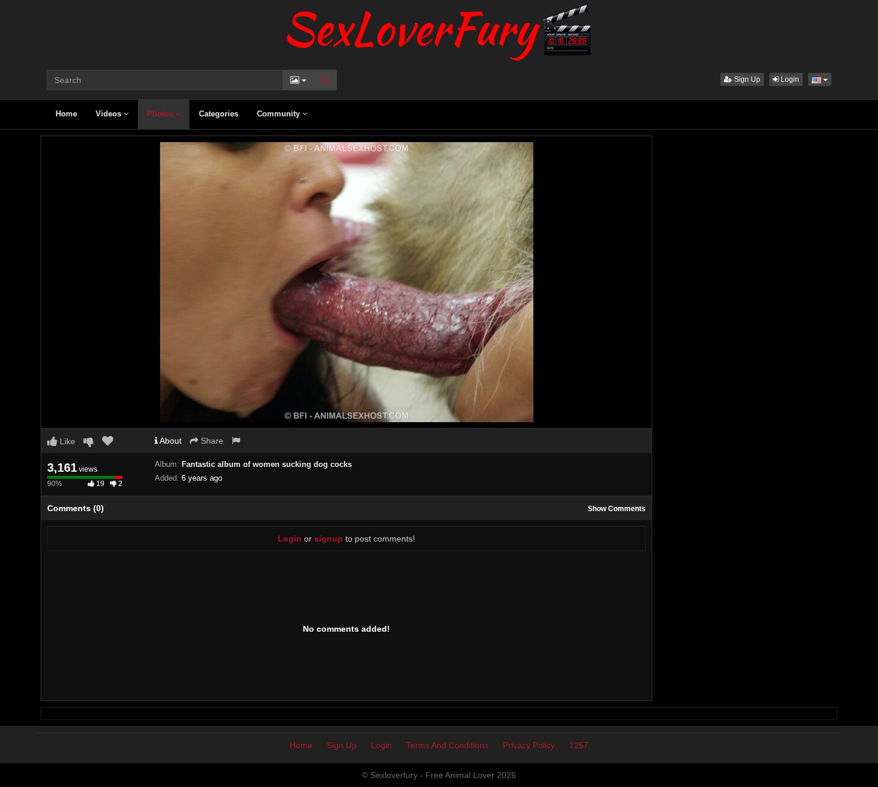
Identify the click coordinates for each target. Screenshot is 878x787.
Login (789, 79)
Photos (161, 113)
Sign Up (746, 79)
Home (66, 113)
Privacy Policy (529, 745)
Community (279, 113)
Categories (218, 113)
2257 (578, 745)
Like (66, 441)
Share (210, 440)
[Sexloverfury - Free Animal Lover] (439, 30)
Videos (110, 113)
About (170, 440)
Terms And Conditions (447, 745)
